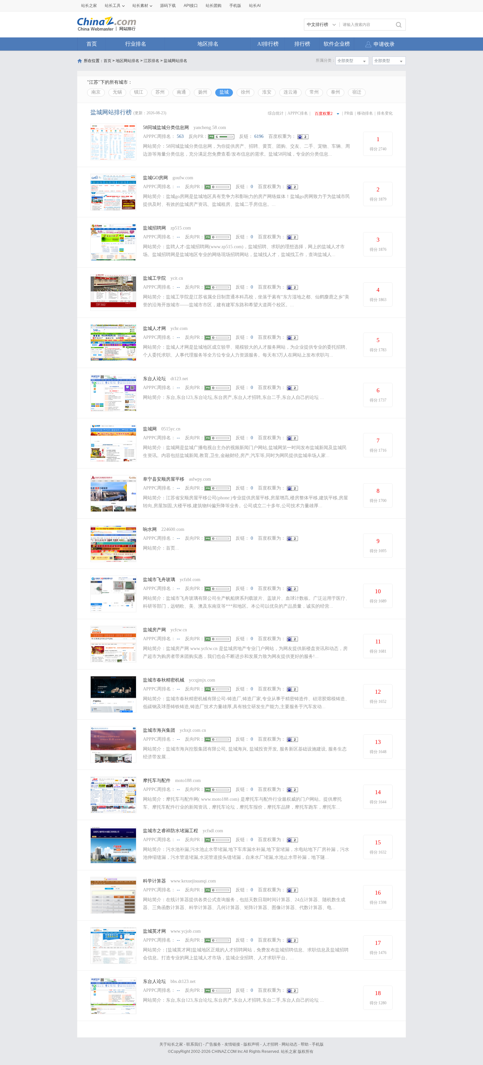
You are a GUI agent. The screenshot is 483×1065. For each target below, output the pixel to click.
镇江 (138, 92)
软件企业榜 (337, 44)
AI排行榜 (268, 44)
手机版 (318, 1044)
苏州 (160, 92)
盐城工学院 (154, 278)
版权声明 (251, 1044)
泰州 (335, 92)
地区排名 (207, 44)
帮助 (305, 1044)
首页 (91, 44)
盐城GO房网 (155, 177)
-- (178, 186)
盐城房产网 (154, 629)
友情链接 (232, 1044)
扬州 (202, 92)
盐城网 (150, 428)
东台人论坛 (154, 378)
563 (180, 136)
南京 (96, 92)
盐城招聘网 (154, 228)
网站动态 (289, 1044)
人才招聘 (270, 1044)
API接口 (191, 5)
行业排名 (135, 44)
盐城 (224, 92)
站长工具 (113, 5)
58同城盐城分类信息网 (166, 127)
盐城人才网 (154, 328)
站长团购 (213, 5)
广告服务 (213, 1044)
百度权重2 (324, 113)
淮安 (266, 92)
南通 (181, 92)
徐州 (245, 92)
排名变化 (385, 113)
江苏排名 (151, 60)
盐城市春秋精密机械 (163, 680)
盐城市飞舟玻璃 (159, 579)
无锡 (117, 92)
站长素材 (140, 5)
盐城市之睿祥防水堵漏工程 (170, 830)
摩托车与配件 (157, 780)
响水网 (150, 529)
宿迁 (356, 92)
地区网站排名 (127, 60)
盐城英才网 (154, 931)
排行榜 (302, 44)
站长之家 (89, 5)
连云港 (290, 92)
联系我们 (194, 1044)
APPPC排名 (298, 113)
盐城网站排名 (175, 60)
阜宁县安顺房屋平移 (163, 479)
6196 (259, 136)
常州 (314, 92)
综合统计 (276, 113)
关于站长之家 (171, 1044)
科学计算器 (154, 881)
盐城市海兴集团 (159, 730)
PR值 (348, 113)
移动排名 (365, 113)
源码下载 (168, 5)
